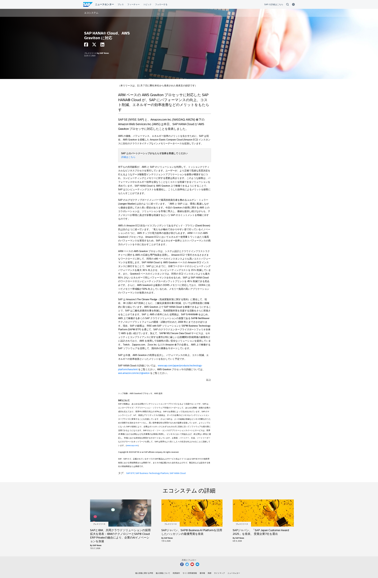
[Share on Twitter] (94, 45)
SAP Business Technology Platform (152, 473)
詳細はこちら (128, 157)
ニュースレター (234, 573)
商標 (209, 573)
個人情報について (163, 573)
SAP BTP (130, 473)
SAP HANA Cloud (178, 473)
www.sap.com (132, 445)
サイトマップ (219, 573)
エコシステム (91, 12)
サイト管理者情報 (190, 573)
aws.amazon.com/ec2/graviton (134, 373)
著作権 (202, 573)
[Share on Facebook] (86, 45)
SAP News (104, 53)
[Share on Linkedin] (102, 45)
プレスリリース (90, 53)
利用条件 (176, 573)
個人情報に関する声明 (144, 573)
